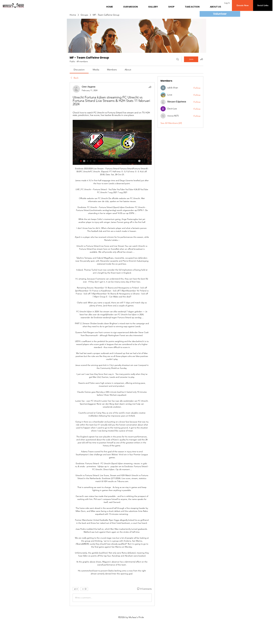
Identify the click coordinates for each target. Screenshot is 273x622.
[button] (242, 5)
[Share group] (201, 59)
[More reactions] (84, 589)
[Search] (177, 59)
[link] (79, 69)
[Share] (150, 87)
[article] (112, 344)
